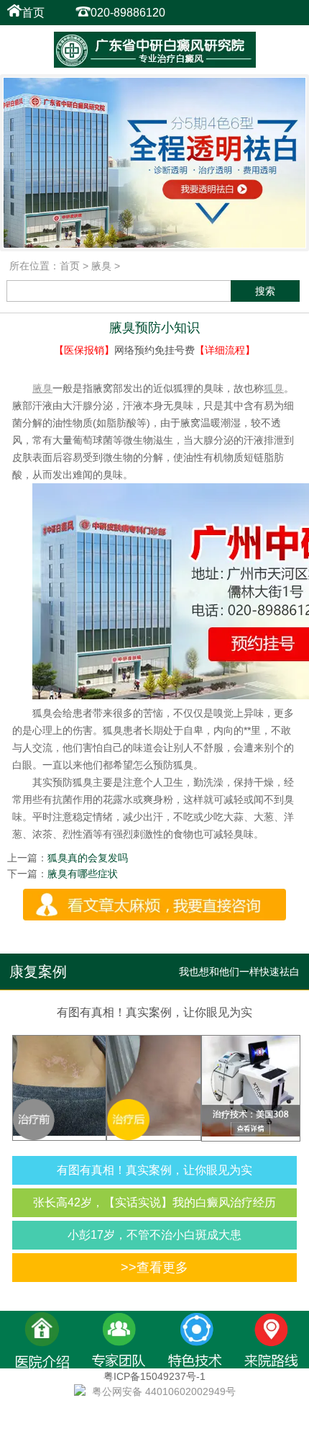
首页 (33, 12)
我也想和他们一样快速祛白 (239, 971)
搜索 (265, 291)
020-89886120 (128, 12)
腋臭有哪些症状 (82, 873)
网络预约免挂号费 (154, 350)
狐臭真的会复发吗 (87, 858)
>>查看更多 (154, 1267)
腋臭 (101, 266)
